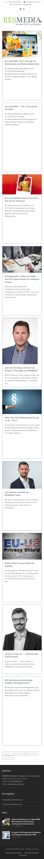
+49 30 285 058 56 (14, 2)
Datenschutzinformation (13, 853)
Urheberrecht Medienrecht (12, 804)
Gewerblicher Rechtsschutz (12, 800)
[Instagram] (24, 9)
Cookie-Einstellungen (31, 853)
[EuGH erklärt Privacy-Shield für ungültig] (22, 546)
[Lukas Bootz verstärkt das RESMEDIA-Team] (22, 475)
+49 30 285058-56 (15, 781)
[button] (40, 21)
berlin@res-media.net (33, 2)
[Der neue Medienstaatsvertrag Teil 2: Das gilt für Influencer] (22, 184)
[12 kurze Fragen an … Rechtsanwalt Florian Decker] (22, 627)
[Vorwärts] (12, 757)
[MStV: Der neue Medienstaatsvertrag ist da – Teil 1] (22, 402)
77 (9, 757)
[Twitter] (21, 9)
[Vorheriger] (4, 753)
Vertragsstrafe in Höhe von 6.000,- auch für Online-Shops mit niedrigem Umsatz (22, 279)
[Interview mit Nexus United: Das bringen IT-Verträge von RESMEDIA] (20, 341)
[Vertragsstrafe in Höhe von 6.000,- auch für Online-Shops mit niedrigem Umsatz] (22, 259)
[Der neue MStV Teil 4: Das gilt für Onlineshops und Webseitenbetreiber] (22, 44)
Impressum (23, 855)
